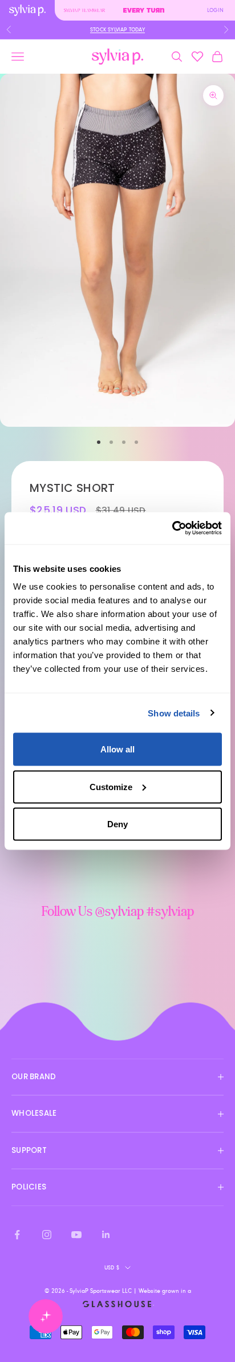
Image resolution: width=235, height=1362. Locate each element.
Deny (117, 824)
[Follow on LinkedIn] (106, 1234)
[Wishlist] (197, 56)
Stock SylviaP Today (117, 29)
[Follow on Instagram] (46, 1234)
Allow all (117, 749)
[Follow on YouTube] (76, 1234)
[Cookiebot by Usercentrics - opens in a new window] (172, 528)
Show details (174, 713)
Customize (111, 786)
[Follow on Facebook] (17, 1234)
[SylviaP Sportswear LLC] (117, 57)
